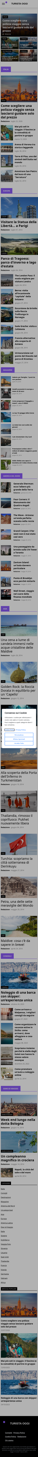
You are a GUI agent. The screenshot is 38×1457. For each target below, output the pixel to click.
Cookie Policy (9, 730)
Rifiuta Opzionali (19, 739)
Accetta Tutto (19, 743)
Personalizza (19, 735)
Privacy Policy (21, 730)
